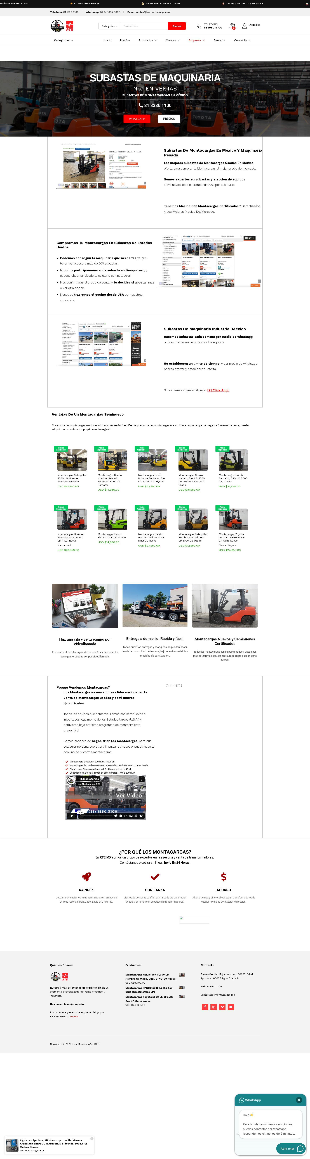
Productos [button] (146, 40)
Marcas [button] (171, 40)
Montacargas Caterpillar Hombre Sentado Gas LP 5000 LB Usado (193, 537)
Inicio (107, 40)
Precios (125, 40)
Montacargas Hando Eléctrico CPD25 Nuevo (112, 536)
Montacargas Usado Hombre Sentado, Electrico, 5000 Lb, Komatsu (110, 480)
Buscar (177, 26)
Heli (68, 545)
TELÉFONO (211, 24)
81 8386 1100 (157, 105)
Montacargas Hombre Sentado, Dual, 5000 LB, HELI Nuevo (70, 537)
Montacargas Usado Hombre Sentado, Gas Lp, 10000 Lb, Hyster (151, 478)
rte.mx (74, 1016)
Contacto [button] (240, 40)
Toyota (232, 545)
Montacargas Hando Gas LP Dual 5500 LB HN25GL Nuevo (151, 537)
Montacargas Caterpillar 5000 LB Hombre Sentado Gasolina (71, 478)
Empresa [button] (195, 40)
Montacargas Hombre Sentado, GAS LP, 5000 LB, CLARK (233, 478)
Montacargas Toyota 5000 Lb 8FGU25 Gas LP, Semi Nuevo (232, 537)
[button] (68, 469)
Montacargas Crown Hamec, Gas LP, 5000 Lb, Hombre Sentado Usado (192, 480)
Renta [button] (218, 40)
